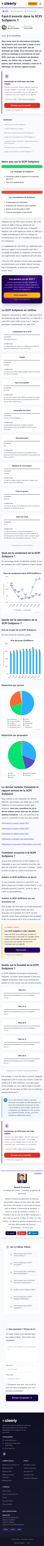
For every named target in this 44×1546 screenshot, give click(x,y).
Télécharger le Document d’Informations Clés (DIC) (21, 844)
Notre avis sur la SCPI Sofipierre (14, 124)
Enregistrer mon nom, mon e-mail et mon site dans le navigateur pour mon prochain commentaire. (21, 1388)
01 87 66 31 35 (10, 1448)
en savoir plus (28, 1228)
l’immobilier (6, 864)
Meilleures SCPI (7, 1468)
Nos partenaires (7, 1501)
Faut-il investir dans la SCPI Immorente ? (23, 1263)
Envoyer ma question (20, 1398)
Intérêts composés (30, 1468)
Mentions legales (19, 1543)
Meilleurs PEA (6, 1480)
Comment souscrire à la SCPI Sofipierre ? (17, 147)
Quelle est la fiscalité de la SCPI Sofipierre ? (18, 151)
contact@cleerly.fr (10, 1440)
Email (23, 1233)
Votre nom (9, 1365)
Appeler (12, 1233)
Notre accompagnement (10, 1494)
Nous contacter (7, 1504)
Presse (4, 1497)
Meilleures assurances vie (10, 1465)
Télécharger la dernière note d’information (18, 839)
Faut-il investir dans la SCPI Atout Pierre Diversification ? (24, 1272)
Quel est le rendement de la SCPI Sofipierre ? (19, 133)
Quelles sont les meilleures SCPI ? (25, 1289)
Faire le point (22, 950)
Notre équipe (6, 1491)
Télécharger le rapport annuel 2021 (15, 834)
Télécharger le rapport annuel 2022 (15, 828)
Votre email (10, 1375)
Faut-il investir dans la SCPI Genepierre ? (23, 1307)
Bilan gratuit (32, 3)
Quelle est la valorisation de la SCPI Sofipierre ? (19, 137)
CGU (28, 1543)
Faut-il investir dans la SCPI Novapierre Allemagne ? (23, 1298)
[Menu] (40, 4)
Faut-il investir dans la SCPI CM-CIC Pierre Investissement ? (24, 1281)
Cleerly (4, 36)
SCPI (6, 11)
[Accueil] (9, 3)
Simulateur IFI (28, 1471)
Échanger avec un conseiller (22, 105)
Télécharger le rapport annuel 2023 (15, 823)
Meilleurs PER (7, 1471)
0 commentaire (32, 11)
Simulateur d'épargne (31, 1478)
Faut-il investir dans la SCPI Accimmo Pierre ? (23, 1255)
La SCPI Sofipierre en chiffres (13, 129)
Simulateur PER (29, 1475)
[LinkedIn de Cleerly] (4, 1454)
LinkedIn (34, 1233)
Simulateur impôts (29, 1465)
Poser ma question (22, 295)
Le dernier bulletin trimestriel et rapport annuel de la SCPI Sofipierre (21, 142)
